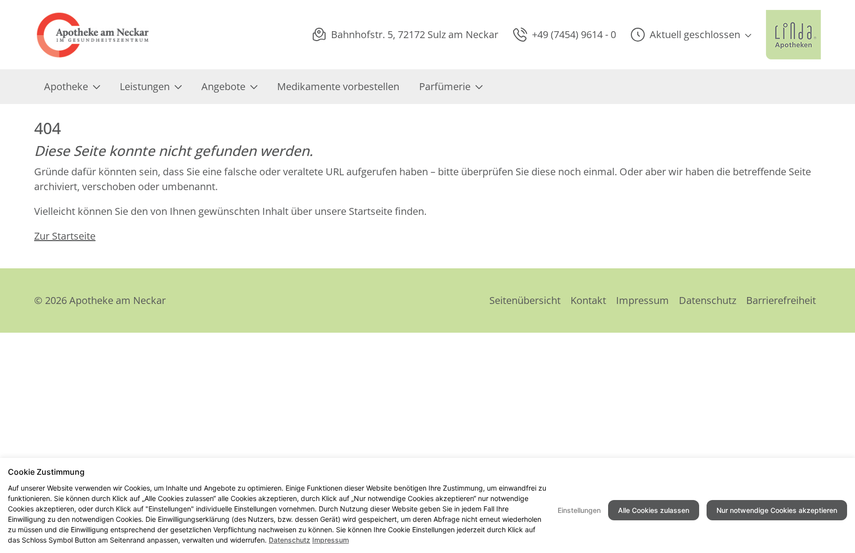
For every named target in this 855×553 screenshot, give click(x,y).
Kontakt (588, 300)
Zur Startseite (64, 236)
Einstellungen (579, 510)
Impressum (642, 300)
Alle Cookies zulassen (653, 510)
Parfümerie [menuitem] (445, 86)
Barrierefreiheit (781, 300)
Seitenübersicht (525, 300)
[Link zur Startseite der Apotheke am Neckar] (94, 34)
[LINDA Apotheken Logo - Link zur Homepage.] (793, 34)
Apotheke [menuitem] (66, 86)
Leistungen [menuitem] (145, 86)
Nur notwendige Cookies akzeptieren (776, 510)
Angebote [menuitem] (223, 86)
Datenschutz (707, 300)
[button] (691, 34)
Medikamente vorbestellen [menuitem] (338, 86)
